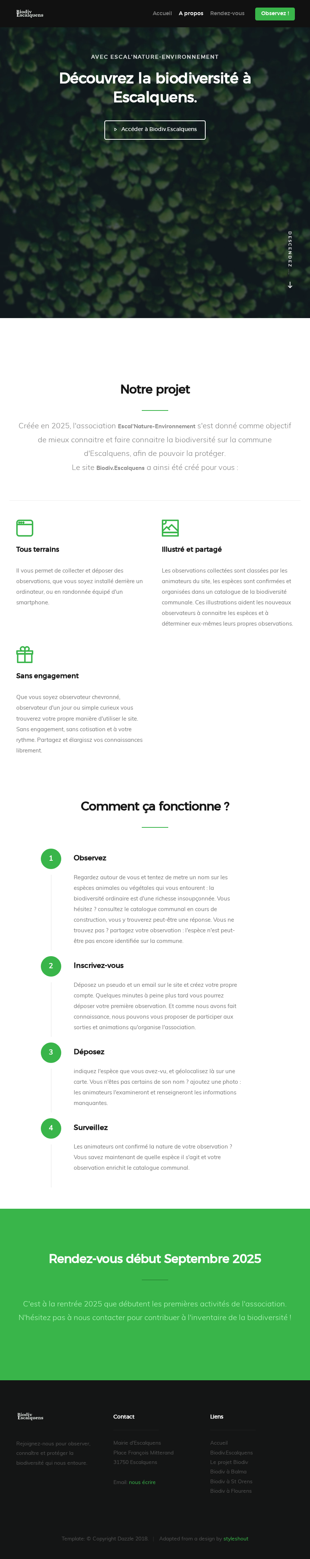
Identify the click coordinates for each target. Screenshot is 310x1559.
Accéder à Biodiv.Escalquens (158, 129)
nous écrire (142, 1482)
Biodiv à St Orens (231, 1481)
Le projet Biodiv (229, 1462)
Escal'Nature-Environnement (33, 13)
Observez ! (275, 13)
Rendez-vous (227, 13)
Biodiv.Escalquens (231, 1453)
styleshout (235, 1539)
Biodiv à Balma (228, 1472)
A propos (191, 13)
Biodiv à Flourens (231, 1491)
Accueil (162, 13)
